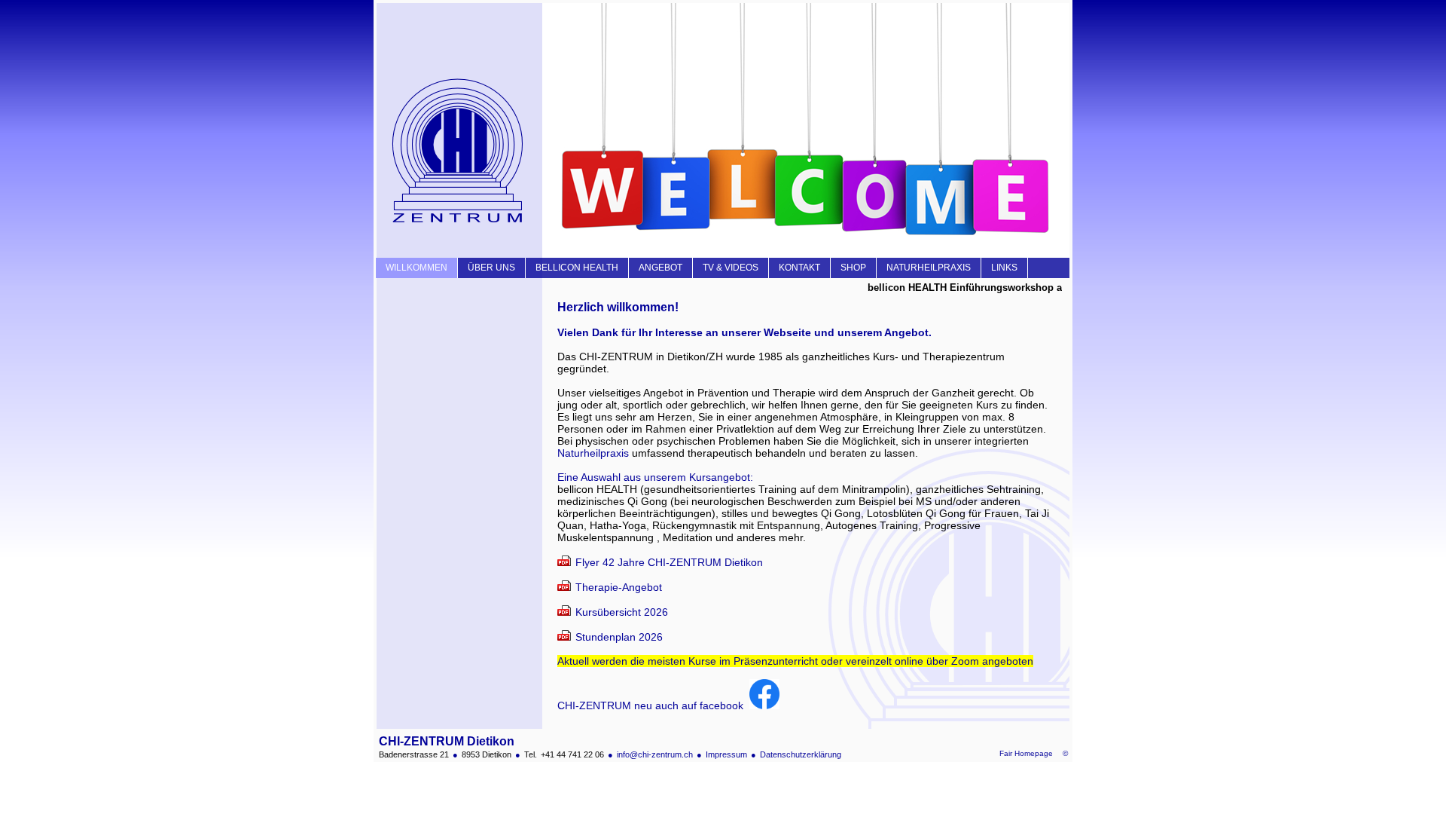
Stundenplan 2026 (619, 637)
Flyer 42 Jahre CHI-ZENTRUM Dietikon (669, 562)
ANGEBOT (660, 267)
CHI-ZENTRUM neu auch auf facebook (653, 705)
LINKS (1004, 267)
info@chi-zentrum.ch (655, 754)
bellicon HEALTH (576, 267)
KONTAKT (799, 267)
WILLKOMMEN (416, 267)
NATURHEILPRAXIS (928, 267)
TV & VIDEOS (730, 267)
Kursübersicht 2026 (621, 612)
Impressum (726, 754)
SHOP (853, 267)
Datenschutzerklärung (800, 754)
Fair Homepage (1026, 753)
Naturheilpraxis (593, 453)
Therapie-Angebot (618, 587)
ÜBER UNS (491, 267)
